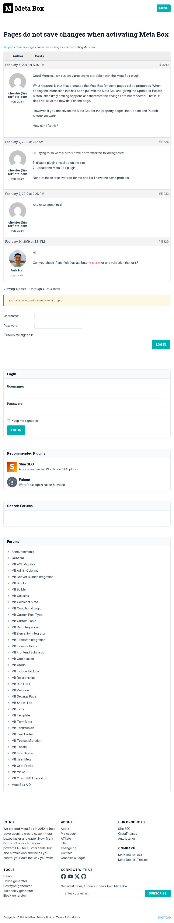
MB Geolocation (23, 659)
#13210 (164, 65)
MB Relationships (23, 677)
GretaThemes (127, 833)
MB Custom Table (24, 621)
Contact (66, 853)
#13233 (164, 193)
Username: (11, 316)
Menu (163, 8)
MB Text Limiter (22, 734)
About (65, 828)
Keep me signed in (20, 335)
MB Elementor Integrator (28, 633)
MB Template (21, 715)
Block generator (14, 895)
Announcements (23, 552)
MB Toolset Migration (26, 740)
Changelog (68, 848)
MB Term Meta (22, 721)
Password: (11, 325)
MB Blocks (19, 583)
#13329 (164, 241)
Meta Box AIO (21, 784)
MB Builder (19, 589)
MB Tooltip (19, 747)
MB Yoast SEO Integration (29, 778)
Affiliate (66, 838)
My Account (69, 833)
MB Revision (20, 690)
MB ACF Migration (24, 564)
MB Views (18, 772)
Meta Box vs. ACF (130, 855)
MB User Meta (21, 759)
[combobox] (87, 518)
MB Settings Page (24, 696)
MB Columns (20, 596)
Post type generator (17, 886)
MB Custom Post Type (27, 614)
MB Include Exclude (25, 671)
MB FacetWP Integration (28, 640)
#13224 (164, 142)
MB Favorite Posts (24, 646)
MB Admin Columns (25, 570)
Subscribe (158, 893)
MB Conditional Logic (26, 608)
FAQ (64, 843)
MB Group (19, 665)
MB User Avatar (22, 753)
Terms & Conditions (68, 917)
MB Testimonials (23, 728)
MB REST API (21, 684)
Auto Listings (127, 838)
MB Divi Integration (25, 627)
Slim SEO (124, 828)
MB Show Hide (22, 703)
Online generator (15, 881)
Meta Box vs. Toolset (133, 860)
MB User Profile (23, 766)
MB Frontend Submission (29, 652)
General (20, 47)
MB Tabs (18, 709)
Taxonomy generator (18, 891)
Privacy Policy (45, 917)
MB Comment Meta (25, 602)
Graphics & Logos (73, 858)
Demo (7, 876)
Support (8, 47)
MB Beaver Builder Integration (32, 577)
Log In (161, 344)
